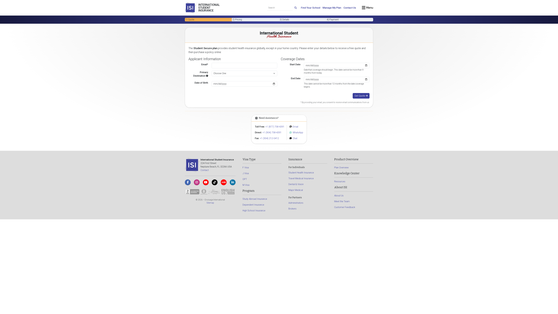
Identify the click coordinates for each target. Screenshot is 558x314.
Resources (339, 181)
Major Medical (295, 190)
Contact (205, 170)
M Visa (246, 185)
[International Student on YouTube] (206, 182)
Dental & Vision (296, 184)
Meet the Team (342, 201)
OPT (245, 179)
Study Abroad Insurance (255, 199)
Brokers (292, 208)
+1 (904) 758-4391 (271, 132)
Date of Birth (201, 82)
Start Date (295, 64)
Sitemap (210, 203)
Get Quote (360, 95)
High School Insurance (254, 210)
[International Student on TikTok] (215, 182)
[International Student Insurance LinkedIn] (233, 182)
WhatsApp (297, 132)
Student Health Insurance (301, 172)
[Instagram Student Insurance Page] (197, 182)
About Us (339, 195)
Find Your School (310, 7)
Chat (294, 138)
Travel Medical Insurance (301, 178)
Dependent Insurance (253, 204)
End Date (295, 78)
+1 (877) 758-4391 (274, 126)
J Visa (246, 173)
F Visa (246, 167)
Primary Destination (200, 74)
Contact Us (350, 7)
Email (295, 126)
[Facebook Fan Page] (188, 182)
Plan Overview (341, 167)
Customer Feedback (344, 207)
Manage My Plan (332, 7)
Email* (204, 64)
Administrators (295, 202)
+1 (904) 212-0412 (269, 138)
